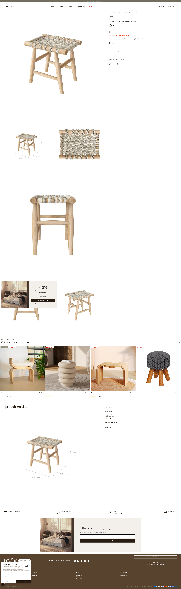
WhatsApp (78, 576)
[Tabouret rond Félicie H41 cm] (67, 368)
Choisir (8, 582)
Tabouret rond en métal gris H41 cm (53, 394)
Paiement (78, 574)
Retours (77, 572)
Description (113, 43)
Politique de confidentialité (140, 586)
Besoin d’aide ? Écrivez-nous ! (155, 557)
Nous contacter (79, 578)
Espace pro (34, 575)
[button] (3, 584)
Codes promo (79, 575)
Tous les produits (123, 575)
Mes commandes (123, 572)
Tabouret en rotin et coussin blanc (7, 394)
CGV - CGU (150, 586)
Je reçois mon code (107, 541)
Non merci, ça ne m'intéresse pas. (43, 303)
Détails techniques (130, 43)
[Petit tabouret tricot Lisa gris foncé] (158, 368)
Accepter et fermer (24, 582)
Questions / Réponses (124, 574)
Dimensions (121, 43)
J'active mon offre (42, 300)
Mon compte (122, 571)
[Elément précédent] (177, 343)
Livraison (78, 571)
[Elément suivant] (179, 343)
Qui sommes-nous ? (36, 571)
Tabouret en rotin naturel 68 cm (97, 394)
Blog (33, 574)
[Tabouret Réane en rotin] (22, 368)
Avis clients (34, 572)
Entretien (139, 43)
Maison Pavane (10, 586)
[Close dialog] (55, 282)
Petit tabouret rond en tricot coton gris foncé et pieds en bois (148, 394)
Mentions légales (128, 586)
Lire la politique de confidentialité (9, 576)
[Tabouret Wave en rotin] (113, 368)
